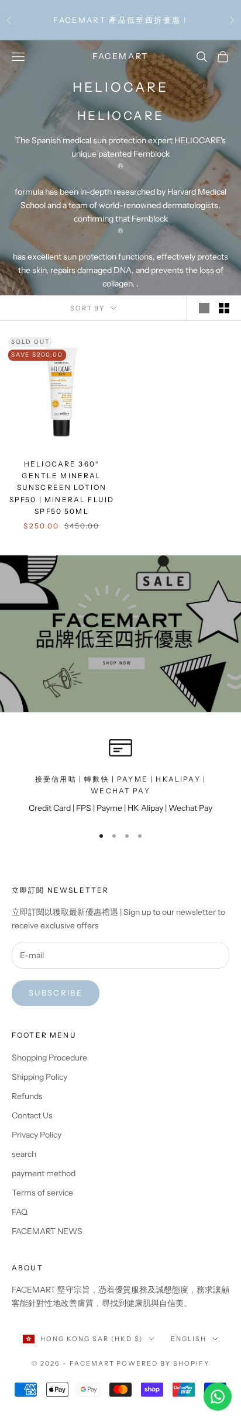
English (188, 1339)
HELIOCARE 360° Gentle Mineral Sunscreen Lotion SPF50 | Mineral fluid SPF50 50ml (61, 487)
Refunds (27, 1096)
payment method (43, 1173)
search (24, 1154)
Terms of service (42, 1192)
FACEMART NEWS (47, 1231)
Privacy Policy (36, 1134)
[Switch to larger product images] (204, 308)
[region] (120, 776)
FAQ (19, 1212)
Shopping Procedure (49, 1057)
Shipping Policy (39, 1077)
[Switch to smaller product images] (224, 308)
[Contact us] (218, 1397)
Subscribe (55, 992)
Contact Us (32, 1115)
